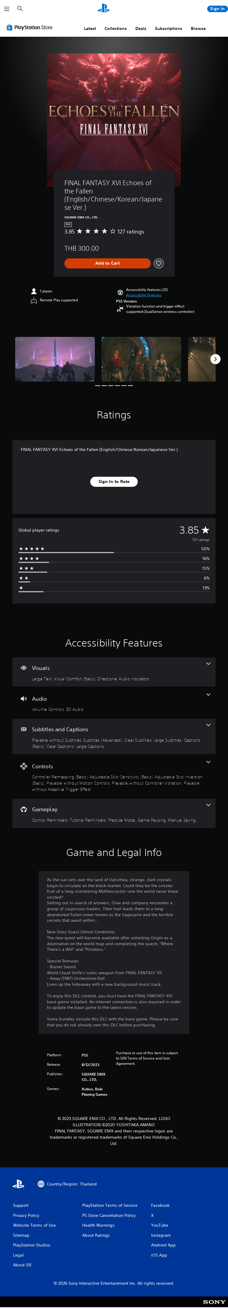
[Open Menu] (6, 9)
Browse (198, 28)
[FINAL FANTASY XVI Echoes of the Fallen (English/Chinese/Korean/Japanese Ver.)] (55, 359)
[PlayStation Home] (103, 9)
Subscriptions (168, 28)
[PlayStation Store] (31, 27)
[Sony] (214, 1305)
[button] (144, 295)
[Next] (215, 359)
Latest (90, 28)
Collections (115, 28)
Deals (140, 28)
